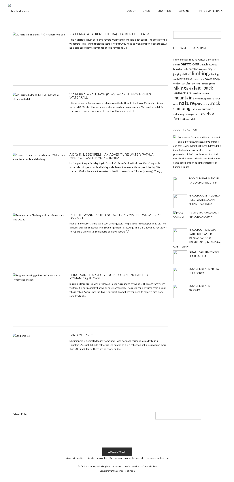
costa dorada (198, 79)
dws (194, 83)
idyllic (189, 88)
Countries (164, 11)
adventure (201, 59)
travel (203, 113)
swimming (178, 114)
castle (185, 69)
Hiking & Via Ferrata (210, 11)
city (210, 69)
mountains (183, 97)
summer (207, 109)
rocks (194, 109)
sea (199, 109)
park (198, 103)
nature (187, 103)
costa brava (185, 78)
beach (204, 64)
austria (176, 64)
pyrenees (206, 104)
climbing (199, 73)
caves (204, 69)
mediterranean (201, 93)
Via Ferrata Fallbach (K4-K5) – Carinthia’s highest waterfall (111, 96)
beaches (213, 64)
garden (205, 83)
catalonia (195, 69)
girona (212, 83)
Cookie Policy (149, 466)
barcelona (189, 63)
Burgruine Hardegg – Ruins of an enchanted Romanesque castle (108, 276)
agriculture (213, 59)
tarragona (190, 114)
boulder (177, 69)
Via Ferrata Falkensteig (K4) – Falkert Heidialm (109, 34)
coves (208, 78)
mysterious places (203, 98)
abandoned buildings (183, 59)
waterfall (190, 118)
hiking (179, 87)
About (131, 11)
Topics (145, 11)
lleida (189, 93)
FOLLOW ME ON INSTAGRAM (189, 47)
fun (199, 83)
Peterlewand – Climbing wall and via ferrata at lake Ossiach (115, 216)
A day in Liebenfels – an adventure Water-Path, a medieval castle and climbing (111, 156)
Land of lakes (81, 335)
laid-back (203, 88)
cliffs (185, 74)
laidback (179, 93)
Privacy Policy (20, 414)
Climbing (184, 11)
